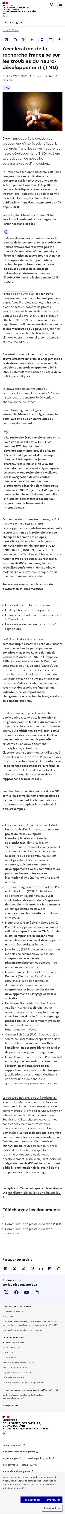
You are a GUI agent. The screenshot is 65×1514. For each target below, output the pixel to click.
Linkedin (6, 40)
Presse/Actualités (10, 1405)
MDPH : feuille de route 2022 (16, 1367)
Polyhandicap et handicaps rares (17, 1372)
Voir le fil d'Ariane (11, 30)
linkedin (36, 1292)
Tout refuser (52, 1499)
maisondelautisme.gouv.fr (16, 1471)
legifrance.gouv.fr (12, 1458)
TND (6, 88)
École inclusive (9, 1357)
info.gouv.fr (9, 1464)
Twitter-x (6, 1292)
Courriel (50, 40)
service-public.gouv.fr (39, 1458)
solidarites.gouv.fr (12, 1445)
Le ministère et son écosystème (17, 1306)
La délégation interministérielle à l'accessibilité (23, 1330)
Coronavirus (8, 1352)
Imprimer (41, 40)
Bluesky (33, 40)
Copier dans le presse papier (59, 40)
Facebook (15, 40)
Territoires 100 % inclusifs (14, 1377)
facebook (16, 1292)
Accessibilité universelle (13, 1342)
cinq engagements (30, 1106)
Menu (60, 4)
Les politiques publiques (13, 1337)
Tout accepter (31, 1499)
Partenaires (8, 1316)
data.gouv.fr (28, 1464)
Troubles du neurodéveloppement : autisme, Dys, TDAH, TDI (30, 1390)
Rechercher (52, 4)
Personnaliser (52, 1508)
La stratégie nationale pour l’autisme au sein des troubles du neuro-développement (32, 1099)
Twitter (24, 40)
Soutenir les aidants (11, 1347)
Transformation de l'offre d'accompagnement (24, 1382)
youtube (26, 1292)
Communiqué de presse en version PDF (31, 1224)
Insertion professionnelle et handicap (19, 1362)
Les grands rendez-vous (13, 1311)
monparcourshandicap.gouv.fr (19, 1451)
